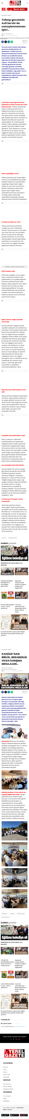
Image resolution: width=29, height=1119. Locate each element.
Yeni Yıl (4, 538)
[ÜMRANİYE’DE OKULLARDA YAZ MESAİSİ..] (14, 553)
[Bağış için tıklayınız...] (14, 10)
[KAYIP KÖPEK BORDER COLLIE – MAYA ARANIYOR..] (7, 597)
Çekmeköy (4, 913)
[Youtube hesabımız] (19, 1039)
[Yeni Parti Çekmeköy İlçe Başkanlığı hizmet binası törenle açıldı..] (21, 597)
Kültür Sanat (6, 1074)
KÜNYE (5, 1098)
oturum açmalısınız (19, 1026)
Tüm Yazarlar (7, 1096)
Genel (5, 1069)
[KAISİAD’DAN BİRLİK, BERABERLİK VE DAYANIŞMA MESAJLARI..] (7, 573)
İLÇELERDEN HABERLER (17, 671)
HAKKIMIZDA (6, 1101)
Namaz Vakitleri (7, 1086)
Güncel (8, 35)
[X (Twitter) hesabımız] (13, 1039)
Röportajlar (14, 35)
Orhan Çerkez (21, 913)
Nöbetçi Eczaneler (8, 1089)
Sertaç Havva (6, 917)
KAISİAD (12, 913)
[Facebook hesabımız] (11, 1039)
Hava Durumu (7, 1084)
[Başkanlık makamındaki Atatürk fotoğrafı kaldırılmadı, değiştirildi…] (21, 573)
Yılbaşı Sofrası (13, 538)
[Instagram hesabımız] (16, 1039)
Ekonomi (5, 1067)
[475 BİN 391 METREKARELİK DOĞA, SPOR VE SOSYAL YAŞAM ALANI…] (7, 952)
